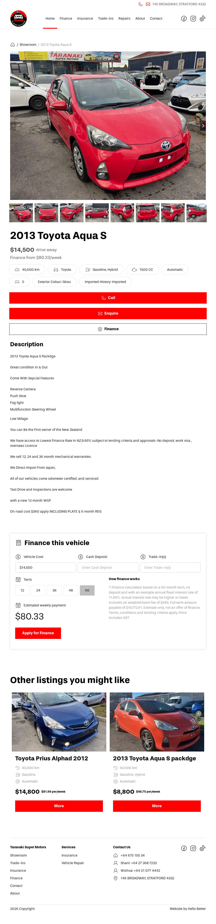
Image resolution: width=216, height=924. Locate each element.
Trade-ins (105, 18)
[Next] (203, 126)
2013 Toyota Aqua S (56, 45)
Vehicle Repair (73, 863)
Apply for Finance (38, 633)
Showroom (27, 45)
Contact (156, 18)
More (59, 806)
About (140, 18)
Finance (66, 18)
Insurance (85, 18)
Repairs (124, 18)
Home (50, 18)
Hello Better (196, 909)
